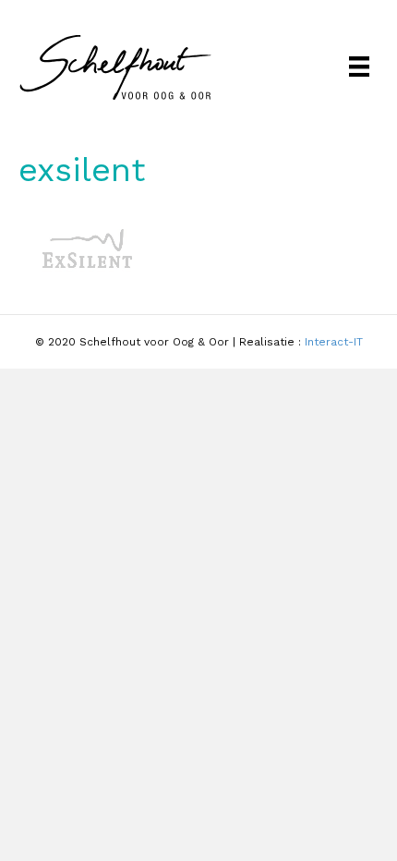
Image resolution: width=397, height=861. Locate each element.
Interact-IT (334, 341)
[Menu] (359, 66)
